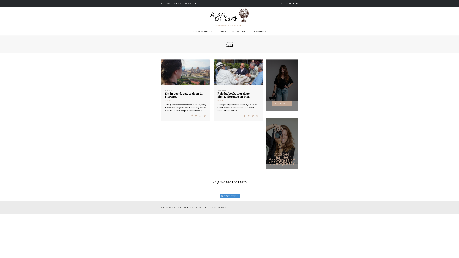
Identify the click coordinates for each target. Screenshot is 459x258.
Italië (169, 100)
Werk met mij (191, 4)
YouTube (178, 4)
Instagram (165, 4)
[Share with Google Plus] (200, 115)
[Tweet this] (196, 115)
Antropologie (238, 31)
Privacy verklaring (217, 208)
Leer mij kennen (282, 103)
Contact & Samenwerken (195, 208)
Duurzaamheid (257, 31)
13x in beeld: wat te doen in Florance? (184, 95)
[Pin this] (204, 115)
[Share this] (192, 115)
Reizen (221, 31)
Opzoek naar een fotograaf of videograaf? (282, 159)
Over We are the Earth (203, 31)
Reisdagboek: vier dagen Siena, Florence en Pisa (234, 95)
